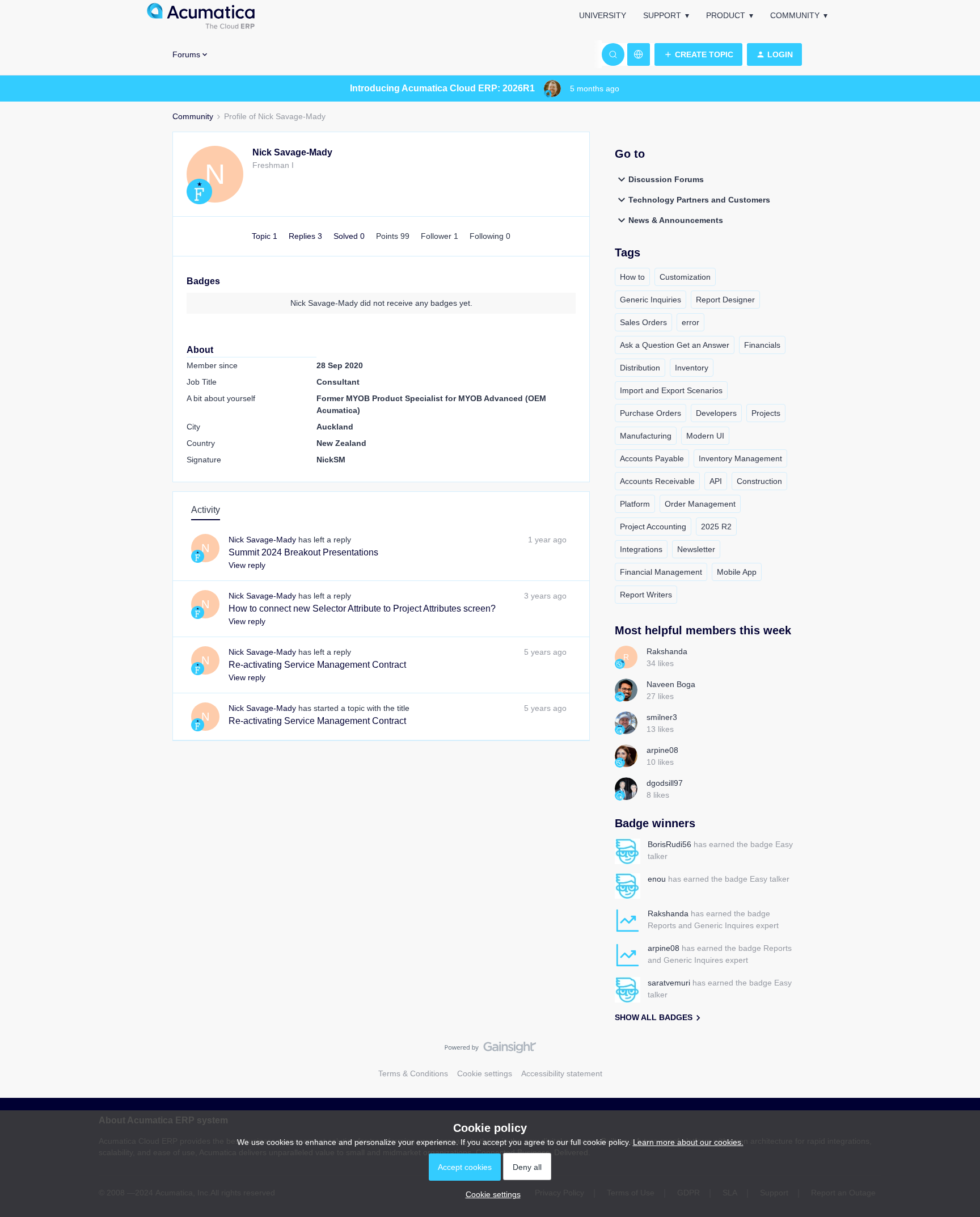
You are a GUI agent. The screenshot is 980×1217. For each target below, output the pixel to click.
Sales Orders (643, 322)
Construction (759, 481)
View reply (247, 565)
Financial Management (661, 571)
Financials (762, 344)
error (690, 322)
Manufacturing (645, 435)
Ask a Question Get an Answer (674, 344)
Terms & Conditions (413, 1073)
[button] (698, 54)
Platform (635, 503)
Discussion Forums (666, 179)
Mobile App (737, 571)
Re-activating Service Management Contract (317, 664)
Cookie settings (484, 1073)
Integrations (641, 549)
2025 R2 (716, 526)
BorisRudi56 (669, 844)
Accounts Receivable (657, 481)
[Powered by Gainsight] (490, 1050)
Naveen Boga (671, 684)
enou (657, 878)
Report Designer (725, 299)
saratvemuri (669, 982)
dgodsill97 (665, 783)
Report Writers (646, 594)
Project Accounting (653, 526)
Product (725, 15)
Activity (205, 510)
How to (632, 276)
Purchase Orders (650, 413)
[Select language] (638, 54)
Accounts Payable (652, 458)
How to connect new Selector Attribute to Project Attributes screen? (362, 608)
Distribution (640, 367)
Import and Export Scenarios (671, 390)
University (602, 15)
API (715, 481)
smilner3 (662, 717)
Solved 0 (350, 236)
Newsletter (696, 549)
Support (662, 15)
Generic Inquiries (650, 299)
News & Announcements (675, 220)
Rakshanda (667, 651)
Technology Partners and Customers (699, 199)
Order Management (700, 503)
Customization (685, 276)
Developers (716, 413)
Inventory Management (740, 458)
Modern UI (705, 435)
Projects (765, 413)
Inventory (691, 367)
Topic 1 (266, 236)
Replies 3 (306, 236)
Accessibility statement (561, 1073)
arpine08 (662, 750)
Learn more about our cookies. (688, 1142)
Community (795, 15)
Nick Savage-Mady (292, 152)
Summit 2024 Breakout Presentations (303, 552)
